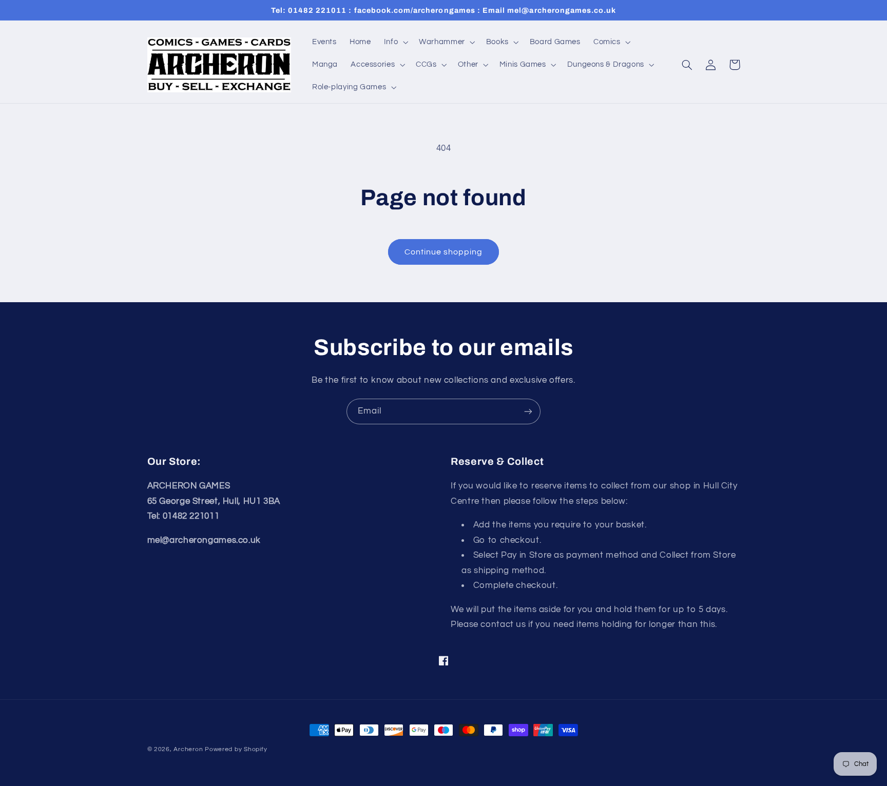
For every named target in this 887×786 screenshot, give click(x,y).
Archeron (188, 749)
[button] (394, 42)
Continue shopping (443, 252)
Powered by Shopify (236, 749)
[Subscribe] (528, 411)
